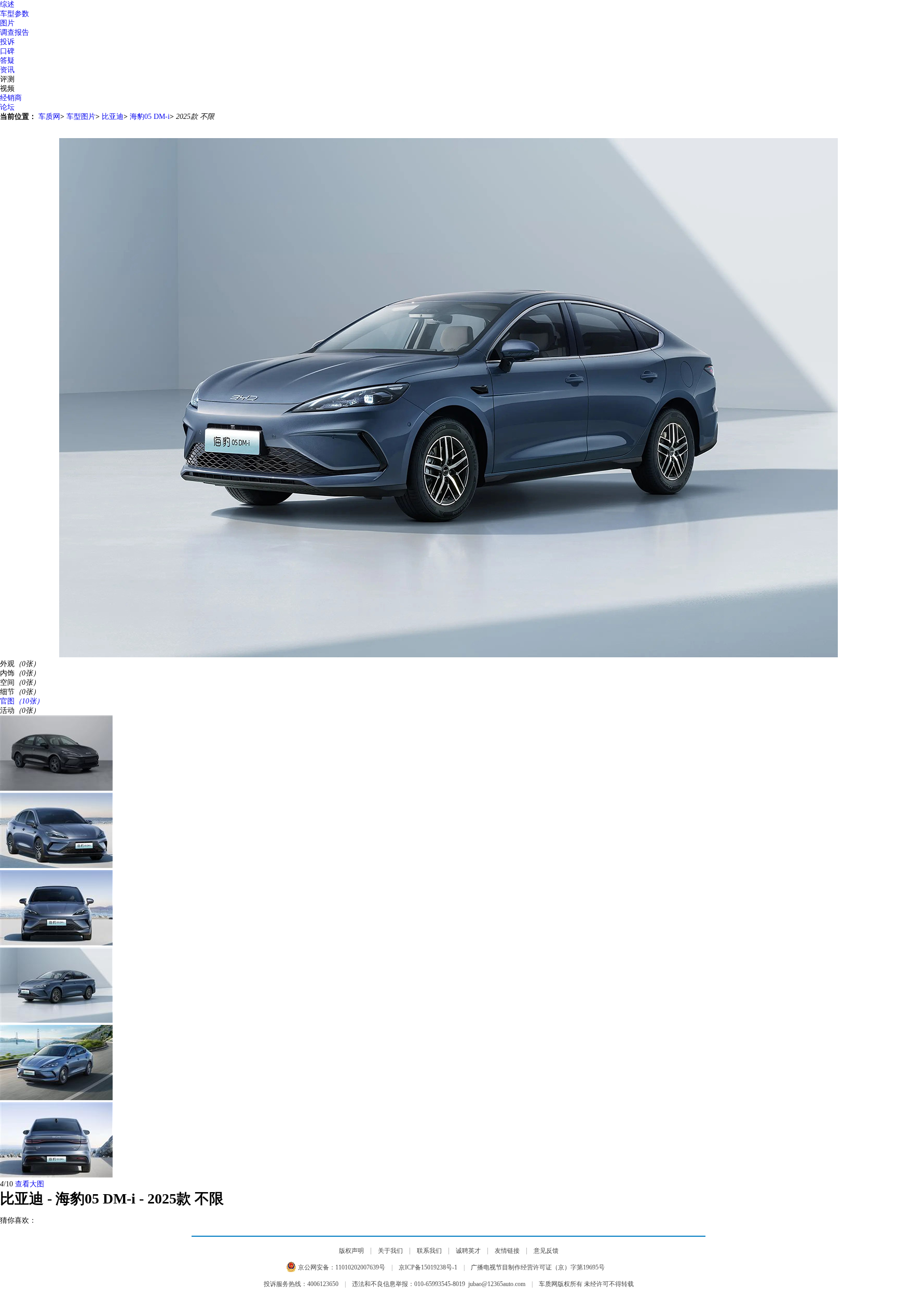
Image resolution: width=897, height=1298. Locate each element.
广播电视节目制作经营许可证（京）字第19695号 (538, 1267)
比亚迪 (113, 116)
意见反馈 (546, 1250)
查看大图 (29, 1184)
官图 (22, 701)
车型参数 (14, 14)
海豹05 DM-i (150, 116)
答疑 (7, 60)
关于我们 (390, 1250)
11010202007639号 (360, 1267)
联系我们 (429, 1250)
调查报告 (14, 32)
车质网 (49, 116)
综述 (7, 4)
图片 (7, 23)
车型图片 (81, 116)
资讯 (7, 70)
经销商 (11, 98)
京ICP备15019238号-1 (428, 1267)
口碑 (7, 51)
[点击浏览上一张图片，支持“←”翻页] (448, 125)
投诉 (7, 42)
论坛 (7, 107)
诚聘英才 (468, 1250)
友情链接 (507, 1250)
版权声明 (351, 1250)
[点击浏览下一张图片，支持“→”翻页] (448, 134)
